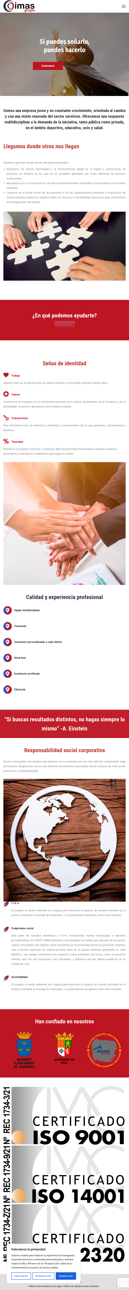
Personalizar (21, 1276)
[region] (44, 1263)
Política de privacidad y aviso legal (45, 1286)
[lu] (104, 1049)
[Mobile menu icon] (124, 6)
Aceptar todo (66, 1276)
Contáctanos (64, 324)
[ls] (24, 1049)
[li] (64, 1049)
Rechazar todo (43, 1276)
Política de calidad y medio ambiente (81, 1286)
